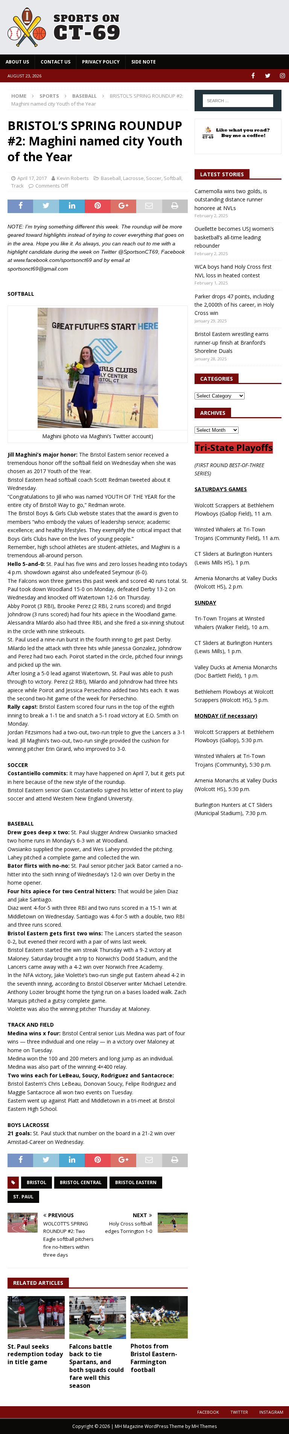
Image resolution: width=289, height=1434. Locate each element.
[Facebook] (253, 75)
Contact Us (55, 62)
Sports (49, 95)
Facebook (208, 1412)
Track (17, 185)
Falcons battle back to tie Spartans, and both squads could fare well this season (96, 1366)
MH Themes (204, 1426)
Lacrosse (133, 178)
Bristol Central (81, 1182)
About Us (17, 62)
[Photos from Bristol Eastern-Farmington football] (159, 1317)
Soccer (153, 178)
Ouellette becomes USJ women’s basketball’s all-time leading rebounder (234, 237)
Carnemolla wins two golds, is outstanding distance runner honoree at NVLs (231, 200)
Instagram (271, 1412)
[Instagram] (282, 75)
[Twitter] (267, 75)
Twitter (239, 1412)
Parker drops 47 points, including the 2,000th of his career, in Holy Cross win (234, 305)
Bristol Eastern (136, 1182)
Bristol (36, 1182)
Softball (172, 178)
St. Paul (23, 1196)
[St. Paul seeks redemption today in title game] (36, 1317)
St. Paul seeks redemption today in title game (35, 1354)
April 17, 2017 (32, 178)
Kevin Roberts (73, 178)
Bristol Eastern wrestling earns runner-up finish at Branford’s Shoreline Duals (232, 342)
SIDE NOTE (143, 62)
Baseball (111, 178)
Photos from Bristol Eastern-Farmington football (154, 1357)
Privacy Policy (101, 62)
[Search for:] (238, 100)
